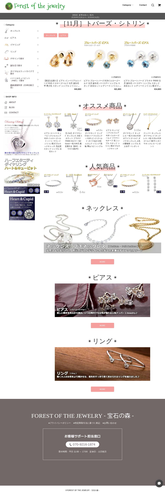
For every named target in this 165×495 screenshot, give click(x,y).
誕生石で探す (16, 66)
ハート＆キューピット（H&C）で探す (20, 79)
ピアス (13, 38)
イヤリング (15, 45)
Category (126, 5)
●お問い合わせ (110, 423)
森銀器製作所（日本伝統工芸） (22, 86)
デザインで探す (17, 59)
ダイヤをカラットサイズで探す (22, 72)
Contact (143, 5)
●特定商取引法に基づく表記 (86, 423)
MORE (102, 262)
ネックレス (15, 31)
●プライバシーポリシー (59, 423)
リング (13, 52)
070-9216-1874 (84, 444)
